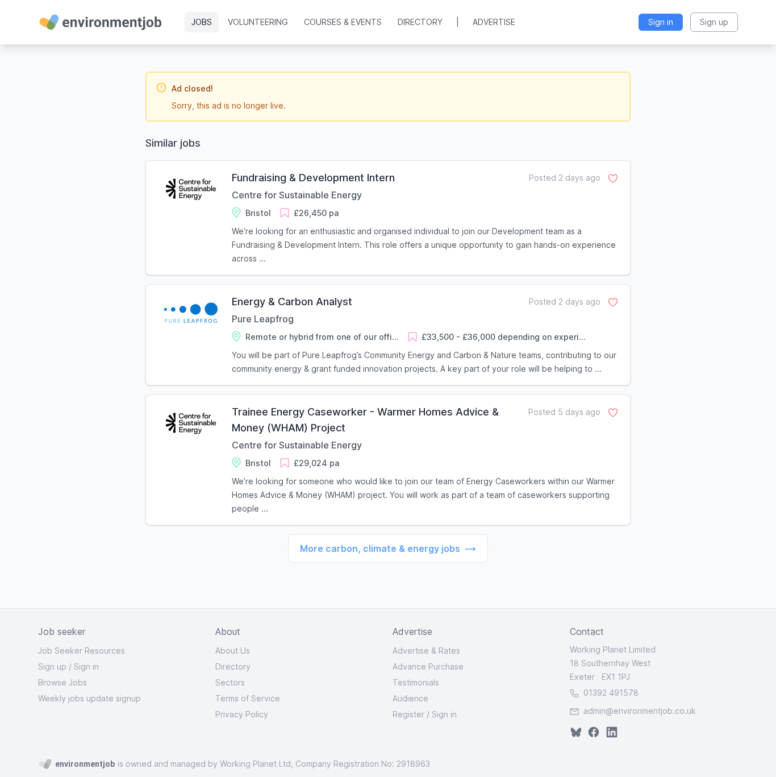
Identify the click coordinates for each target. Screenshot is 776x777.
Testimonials (416, 682)
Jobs (201, 22)
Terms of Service (247, 698)
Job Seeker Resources (81, 650)
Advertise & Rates (426, 650)
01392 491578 (610, 692)
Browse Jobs (62, 682)
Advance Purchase (428, 666)
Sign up (52, 666)
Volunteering (258, 22)
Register (408, 714)
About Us (232, 650)
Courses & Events (343, 22)
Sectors (230, 682)
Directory (420, 22)
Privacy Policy (241, 714)
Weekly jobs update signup (89, 698)
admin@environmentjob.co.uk (639, 711)
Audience (410, 698)
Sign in (86, 666)
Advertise (494, 22)
